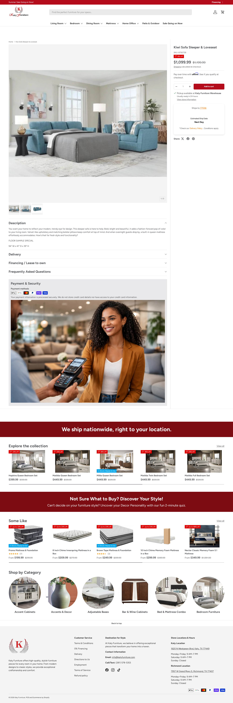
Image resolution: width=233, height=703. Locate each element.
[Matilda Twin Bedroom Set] (160, 461)
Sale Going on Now (172, 23)
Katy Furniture (20, 697)
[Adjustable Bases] (98, 593)
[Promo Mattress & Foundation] (28, 536)
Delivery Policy (196, 128)
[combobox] (120, 12)
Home (11, 42)
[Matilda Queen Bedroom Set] (72, 461)
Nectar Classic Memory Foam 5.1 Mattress (201, 552)
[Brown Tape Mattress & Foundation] (116, 536)
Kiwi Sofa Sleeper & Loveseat (26, 42)
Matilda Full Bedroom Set (197, 475)
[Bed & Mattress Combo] (171, 593)
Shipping (177, 67)
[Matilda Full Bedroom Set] (204, 461)
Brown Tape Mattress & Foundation (114, 550)
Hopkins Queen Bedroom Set (23, 475)
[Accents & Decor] (61, 593)
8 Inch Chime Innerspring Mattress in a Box (72, 552)
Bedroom (75, 23)
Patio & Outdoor (151, 23)
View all (220, 446)
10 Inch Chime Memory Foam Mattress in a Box (160, 552)
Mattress (111, 23)
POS (27, 697)
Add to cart (209, 86)
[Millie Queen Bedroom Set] (116, 461)
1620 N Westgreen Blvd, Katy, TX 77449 (190, 648)
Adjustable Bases (98, 611)
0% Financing (80, 648)
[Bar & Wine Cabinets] (135, 593)
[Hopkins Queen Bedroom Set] (28, 461)
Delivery (78, 654)
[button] (223, 12)
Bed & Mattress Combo (171, 611)
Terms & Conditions (83, 643)
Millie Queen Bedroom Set (110, 475)
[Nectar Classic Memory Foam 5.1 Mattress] (204, 536)
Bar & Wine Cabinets (135, 611)
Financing (216, 2)
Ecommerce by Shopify (41, 697)
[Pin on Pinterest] (193, 138)
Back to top (117, 623)
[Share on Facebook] (188, 138)
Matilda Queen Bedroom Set (67, 475)
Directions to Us (82, 659)
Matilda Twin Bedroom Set (154, 475)
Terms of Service (82, 670)
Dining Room (93, 23)
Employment (80, 665)
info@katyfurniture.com (123, 657)
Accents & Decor (61, 611)
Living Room (57, 23)
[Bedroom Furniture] (208, 593)
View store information (186, 99)
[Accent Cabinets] (25, 593)
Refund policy (81, 675)
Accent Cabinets (25, 611)
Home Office (129, 23)
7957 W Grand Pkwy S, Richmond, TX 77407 (192, 671)
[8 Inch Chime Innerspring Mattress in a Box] (72, 536)
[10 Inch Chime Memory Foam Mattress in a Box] (160, 536)
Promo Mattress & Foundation (23, 550)
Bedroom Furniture (208, 611)
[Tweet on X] (182, 138)
